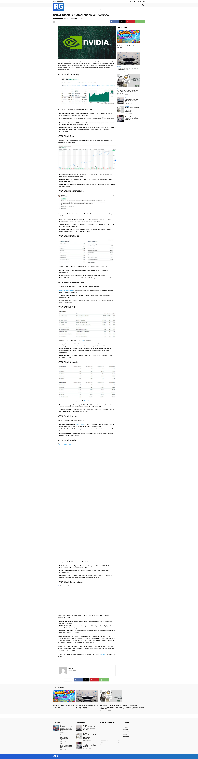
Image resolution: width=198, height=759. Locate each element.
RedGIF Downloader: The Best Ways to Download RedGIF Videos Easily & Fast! (66, 728)
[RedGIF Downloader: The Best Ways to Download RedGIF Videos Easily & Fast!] (56, 728)
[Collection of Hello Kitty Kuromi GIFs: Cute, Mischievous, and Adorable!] (56, 737)
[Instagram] (131, 1)
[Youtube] (135, 1)
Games (118, 44)
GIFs (61, 725)
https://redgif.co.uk (72, 670)
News (61, 18)
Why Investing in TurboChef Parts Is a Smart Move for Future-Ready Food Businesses (127, 92)
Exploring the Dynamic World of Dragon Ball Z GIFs (66, 746)
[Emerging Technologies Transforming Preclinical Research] (120, 118)
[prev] (142, 9)
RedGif (103, 654)
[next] (144, 9)
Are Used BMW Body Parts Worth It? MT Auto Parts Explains (131, 100)
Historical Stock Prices (66, 290)
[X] (133, 1)
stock (82, 340)
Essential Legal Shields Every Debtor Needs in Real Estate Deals (86, 9)
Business (56, 18)
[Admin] (54, 22)
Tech (126, 115)
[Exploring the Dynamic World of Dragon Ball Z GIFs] (56, 746)
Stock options (80, 424)
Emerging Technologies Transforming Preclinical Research (131, 118)
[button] (143, 5)
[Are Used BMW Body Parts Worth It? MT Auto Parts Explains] (128, 58)
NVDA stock (87, 401)
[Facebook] (129, 1)
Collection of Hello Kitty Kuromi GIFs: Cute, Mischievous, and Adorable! (66, 738)
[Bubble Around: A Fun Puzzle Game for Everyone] (128, 36)
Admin (58, 21)
